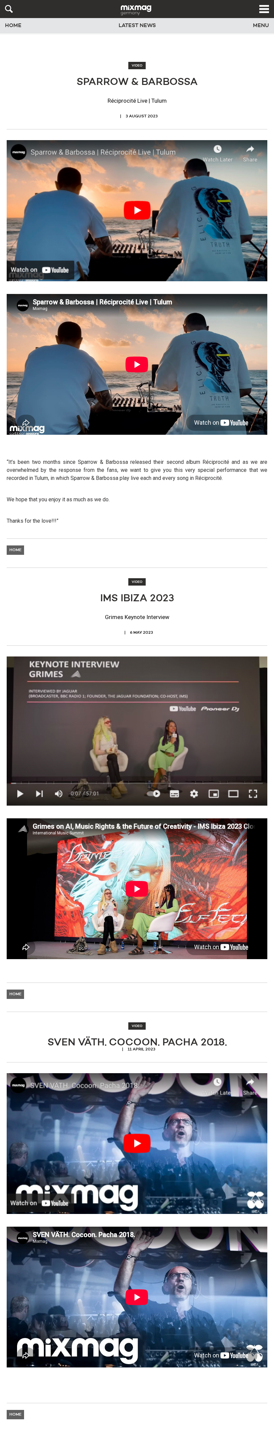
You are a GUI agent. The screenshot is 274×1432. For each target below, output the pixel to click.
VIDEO (137, 65)
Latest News (137, 25)
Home (13, 25)
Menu (261, 25)
